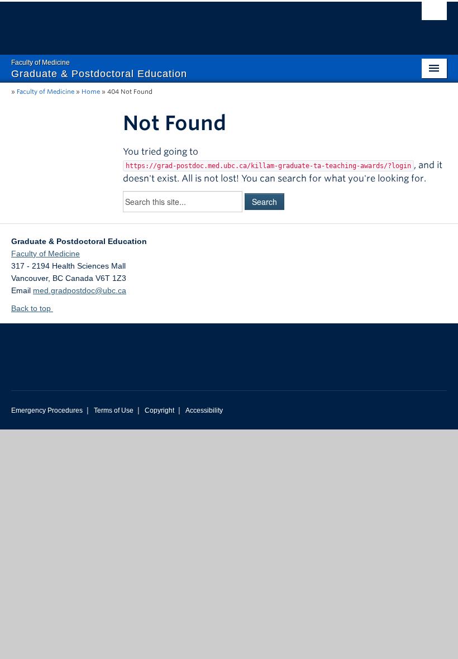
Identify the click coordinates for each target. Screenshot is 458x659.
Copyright (159, 410)
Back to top (32, 308)
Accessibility (204, 410)
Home (91, 91)
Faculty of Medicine (45, 91)
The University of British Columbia (196, 23)
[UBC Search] (434, 14)
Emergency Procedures (47, 410)
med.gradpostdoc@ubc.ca (79, 290)
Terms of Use (113, 410)
